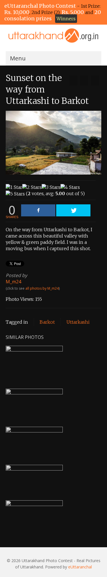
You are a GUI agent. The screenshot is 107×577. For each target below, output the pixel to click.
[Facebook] (38, 210)
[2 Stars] (32, 187)
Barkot (47, 322)
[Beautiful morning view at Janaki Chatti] (95, 80)
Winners (66, 18)
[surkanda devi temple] (73, 80)
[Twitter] (73, 210)
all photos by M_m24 (42, 288)
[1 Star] (14, 187)
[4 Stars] (70, 187)
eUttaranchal (80, 567)
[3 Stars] (51, 187)
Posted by (16, 275)
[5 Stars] (15, 194)
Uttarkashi (78, 322)
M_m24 (13, 281)
